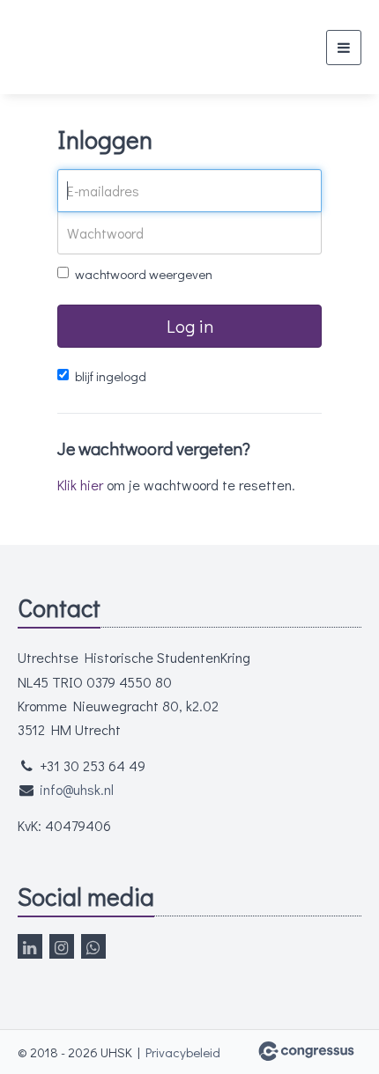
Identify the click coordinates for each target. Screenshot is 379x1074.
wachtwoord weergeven (143, 274)
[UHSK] (95, 47)
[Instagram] (61, 946)
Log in (190, 325)
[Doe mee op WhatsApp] (93, 946)
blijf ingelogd (110, 376)
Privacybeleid (182, 1052)
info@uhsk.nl (77, 789)
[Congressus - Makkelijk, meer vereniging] (306, 1051)
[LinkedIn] (30, 946)
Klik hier (80, 484)
